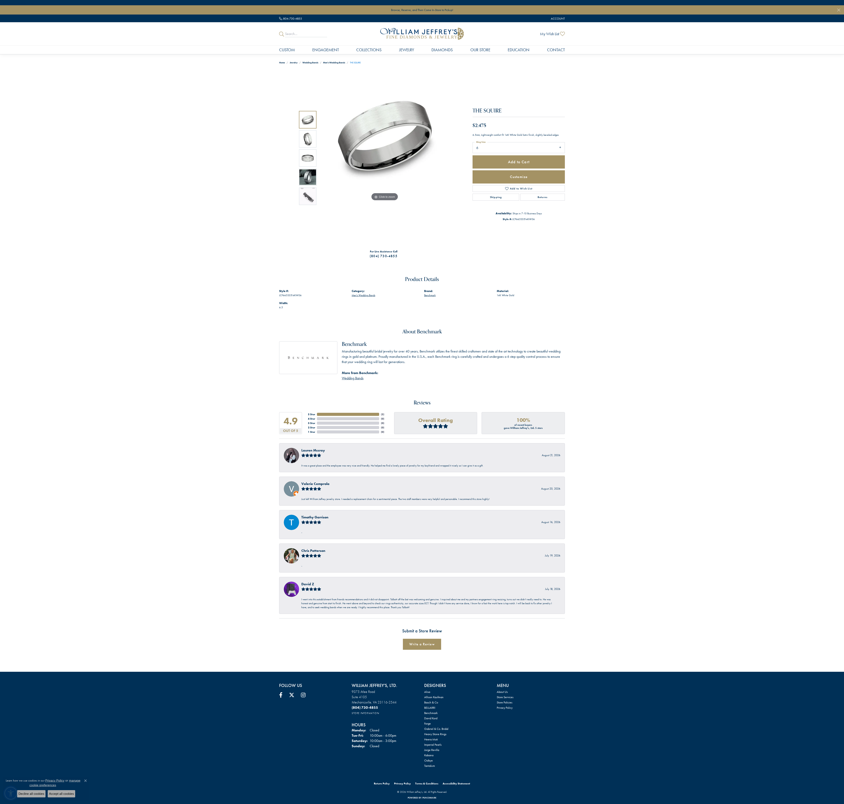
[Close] (838, 10)
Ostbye (428, 760)
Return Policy (382, 783)
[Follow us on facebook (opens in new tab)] (281, 695)
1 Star (311, 432)
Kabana (428, 755)
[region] (385, 158)
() (382, 414)
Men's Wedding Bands (334, 62)
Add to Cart (518, 162)
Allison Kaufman (434, 697)
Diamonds (442, 50)
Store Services (505, 697)
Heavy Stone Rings (435, 734)
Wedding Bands (310, 62)
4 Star (311, 418)
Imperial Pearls (433, 745)
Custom (287, 50)
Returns (543, 197)
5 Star (311, 414)
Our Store (480, 50)
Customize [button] (519, 176)
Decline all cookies (31, 793)
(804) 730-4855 (383, 256)
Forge (427, 723)
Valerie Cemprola (315, 483)
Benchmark (430, 295)
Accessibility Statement (456, 783)
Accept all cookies (61, 793)
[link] (290, 18)
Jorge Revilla (431, 750)
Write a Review (422, 644)
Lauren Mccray (313, 450)
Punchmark (429, 797)
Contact (556, 50)
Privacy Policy (505, 708)
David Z (307, 584)
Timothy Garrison (314, 517)
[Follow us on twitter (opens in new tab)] (291, 695)
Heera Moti (431, 739)
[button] (557, 18)
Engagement (325, 50)
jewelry (294, 62)
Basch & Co (431, 702)
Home (282, 62)
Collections (369, 50)
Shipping (496, 197)
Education (518, 50)
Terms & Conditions (426, 783)
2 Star (311, 427)
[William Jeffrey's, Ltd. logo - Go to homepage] (422, 33)
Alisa (427, 692)
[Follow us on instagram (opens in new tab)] (303, 695)
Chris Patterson (313, 550)
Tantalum (429, 766)
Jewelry (406, 50)
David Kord (430, 718)
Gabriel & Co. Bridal (436, 729)
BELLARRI (429, 708)
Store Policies (504, 702)
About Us (502, 692)
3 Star (311, 423)
